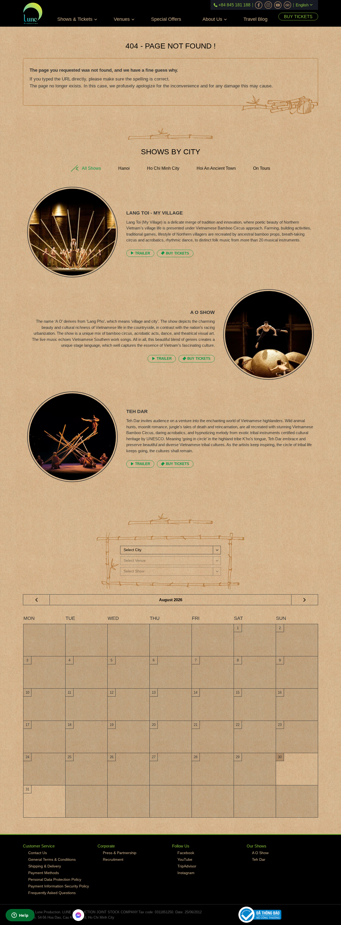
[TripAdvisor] (287, 5)
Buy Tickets (298, 16)
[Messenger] (78, 915)
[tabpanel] (170, 340)
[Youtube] (278, 5)
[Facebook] (258, 5)
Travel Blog (255, 19)
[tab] (86, 168)
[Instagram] (268, 5)
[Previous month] (36, 600)
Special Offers (166, 19)
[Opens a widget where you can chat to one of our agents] (20, 915)
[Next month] (304, 600)
